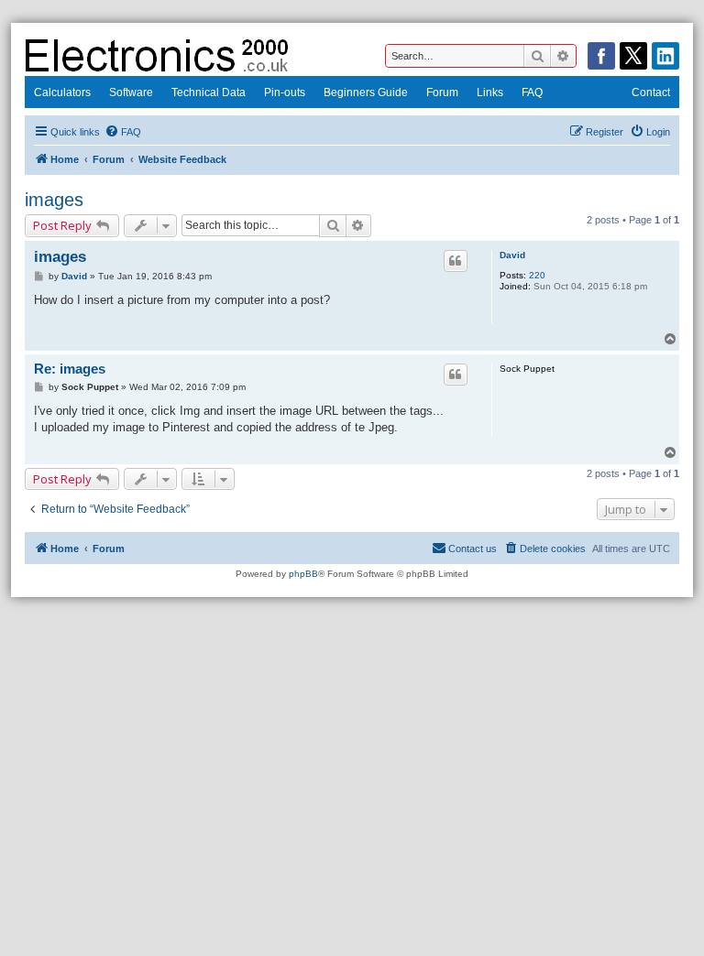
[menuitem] (122, 132)
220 (537, 275)
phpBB (303, 574)
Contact (651, 92)
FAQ (532, 92)
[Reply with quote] (456, 261)
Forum (442, 92)
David (512, 255)
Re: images (69, 368)
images (54, 200)
